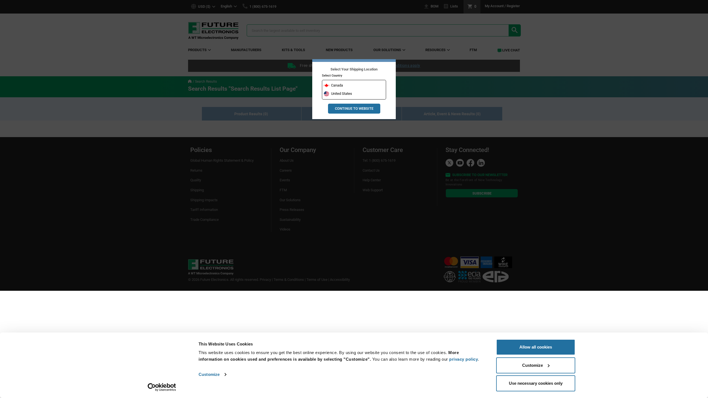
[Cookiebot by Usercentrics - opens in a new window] (162, 387)
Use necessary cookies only (536, 383)
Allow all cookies (535, 347)
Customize (209, 374)
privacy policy (463, 359)
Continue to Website (354, 108)
